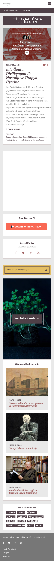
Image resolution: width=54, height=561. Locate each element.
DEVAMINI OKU (13, 129)
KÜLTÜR (10, 521)
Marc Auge (42, 137)
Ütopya (41, 139)
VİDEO (30, 525)
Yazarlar (6, 556)
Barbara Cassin (12, 137)
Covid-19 (10, 512)
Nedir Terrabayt (9, 549)
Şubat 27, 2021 (13, 65)
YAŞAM (39, 525)
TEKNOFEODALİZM (15, 525)
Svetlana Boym (31, 139)
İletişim (6, 552)
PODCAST (10, 134)
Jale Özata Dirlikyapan (28, 137)
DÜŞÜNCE (32, 512)
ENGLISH (10, 517)
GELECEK (21, 517)
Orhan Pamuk (18, 139)
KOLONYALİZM (36, 517)
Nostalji (9, 139)
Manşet (21, 521)
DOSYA (21, 512)
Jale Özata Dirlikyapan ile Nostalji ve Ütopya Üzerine (21, 75)
